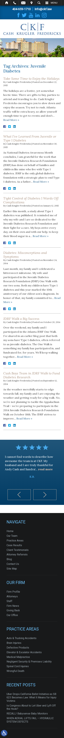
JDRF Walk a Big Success (21, 319)
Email (23, 3)
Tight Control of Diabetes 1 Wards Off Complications (31, 200)
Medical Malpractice (18, 657)
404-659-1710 (21, 9)
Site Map (12, 568)
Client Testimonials (18, 550)
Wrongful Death (15, 671)
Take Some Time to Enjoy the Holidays (31, 79)
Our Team (12, 535)
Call (15, 3)
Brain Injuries (14, 642)
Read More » (11, 120)
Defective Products (18, 647)
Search (39, 3)
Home (7, 3)
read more (45, 469)
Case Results (14, 545)
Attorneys (12, 596)
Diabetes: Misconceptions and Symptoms (25, 255)
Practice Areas (15, 540)
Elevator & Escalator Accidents (24, 652)
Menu (54, 2)
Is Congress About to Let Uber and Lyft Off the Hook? (31, 707)
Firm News (13, 605)
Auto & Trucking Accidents (21, 638)
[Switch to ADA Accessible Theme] (4, 733)
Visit (31, 3)
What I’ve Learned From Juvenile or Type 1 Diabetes (29, 138)
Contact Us (13, 563)
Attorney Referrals (17, 554)
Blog (9, 559)
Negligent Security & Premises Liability (29, 661)
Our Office (12, 615)
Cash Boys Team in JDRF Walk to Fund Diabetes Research (31, 375)
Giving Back (13, 610)
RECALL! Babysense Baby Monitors (27, 713)
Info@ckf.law (43, 9)
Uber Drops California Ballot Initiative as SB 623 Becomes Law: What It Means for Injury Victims (31, 697)
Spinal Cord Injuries (18, 666)
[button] (19, 494)
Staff (9, 601)
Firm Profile (13, 591)
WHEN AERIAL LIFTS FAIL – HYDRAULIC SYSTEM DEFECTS (30, 720)
